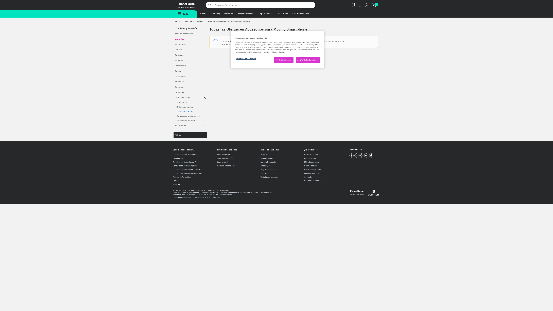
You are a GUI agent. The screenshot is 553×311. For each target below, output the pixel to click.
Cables (178, 71)
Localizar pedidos (311, 173)
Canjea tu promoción (312, 181)
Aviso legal (177, 184)
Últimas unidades (184, 107)
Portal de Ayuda (311, 154)
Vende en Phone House (226, 166)
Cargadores (180, 76)
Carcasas (179, 55)
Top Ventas (181, 102)
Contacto (308, 177)
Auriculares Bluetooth (186, 120)
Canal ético (216, 198)
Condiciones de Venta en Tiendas (186, 169)
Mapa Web (265, 154)
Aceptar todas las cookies (307, 60)
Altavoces (179, 92)
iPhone (203, 14)
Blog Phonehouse (268, 169)
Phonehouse (188, 5)
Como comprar (310, 158)
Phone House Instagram (361, 155)
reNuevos (228, 14)
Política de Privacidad (182, 177)
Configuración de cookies (201, 197)
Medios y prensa (267, 166)
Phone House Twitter (356, 155)
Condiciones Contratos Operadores (187, 173)
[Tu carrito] (374, 5)
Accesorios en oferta (186, 111)
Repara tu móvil (223, 154)
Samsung (215, 14)
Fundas (178, 50)
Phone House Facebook (352, 155)
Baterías (179, 60)
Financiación (178, 158)
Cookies (176, 181)
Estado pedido (310, 166)
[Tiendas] (360, 5)
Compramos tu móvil (225, 158)
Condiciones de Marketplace (185, 166)
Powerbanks (180, 66)
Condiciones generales (182, 198)
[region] (277, 49)
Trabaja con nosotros (269, 177)
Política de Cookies (278, 52)
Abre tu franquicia (300, 14)
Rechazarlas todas (283, 60)
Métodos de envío (311, 162)
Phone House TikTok (371, 155)
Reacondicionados (245, 14)
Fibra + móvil (282, 14)
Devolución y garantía (313, 169)
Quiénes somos (267, 158)
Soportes (179, 87)
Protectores (180, 44)
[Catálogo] (352, 5)
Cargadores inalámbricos (188, 116)
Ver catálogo (266, 173)
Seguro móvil (222, 162)
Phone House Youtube (366, 155)
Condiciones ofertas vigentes (185, 154)
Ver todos (179, 39)
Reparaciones (265, 14)
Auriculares (180, 81)
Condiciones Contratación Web (186, 162)
